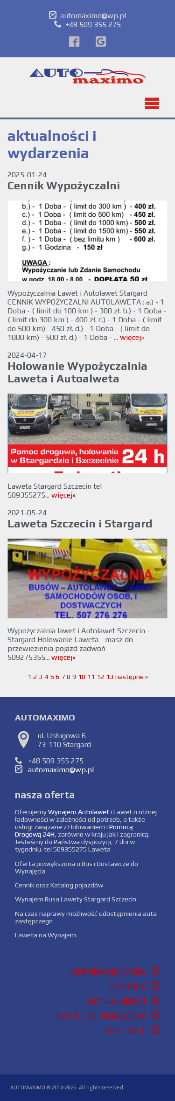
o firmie (130, 986)
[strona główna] (87, 79)
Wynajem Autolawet (78, 812)
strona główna (110, 971)
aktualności (119, 1001)
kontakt (128, 1030)
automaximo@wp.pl (93, 15)
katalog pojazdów (103, 1016)
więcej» (132, 337)
